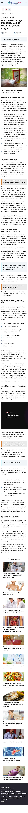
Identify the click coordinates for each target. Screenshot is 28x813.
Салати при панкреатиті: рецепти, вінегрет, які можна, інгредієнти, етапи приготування (13, 685)
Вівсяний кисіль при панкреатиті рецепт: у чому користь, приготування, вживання (13, 648)
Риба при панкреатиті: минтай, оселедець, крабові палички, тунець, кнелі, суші (13, 704)
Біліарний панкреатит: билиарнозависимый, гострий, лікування (11, 760)
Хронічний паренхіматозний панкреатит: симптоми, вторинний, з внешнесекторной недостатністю (14, 629)
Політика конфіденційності (7, 788)
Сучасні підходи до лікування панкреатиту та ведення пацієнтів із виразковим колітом (12, 575)
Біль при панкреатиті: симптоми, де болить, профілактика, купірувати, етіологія (13, 723)
